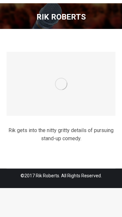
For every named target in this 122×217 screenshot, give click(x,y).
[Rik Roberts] (61, 84)
